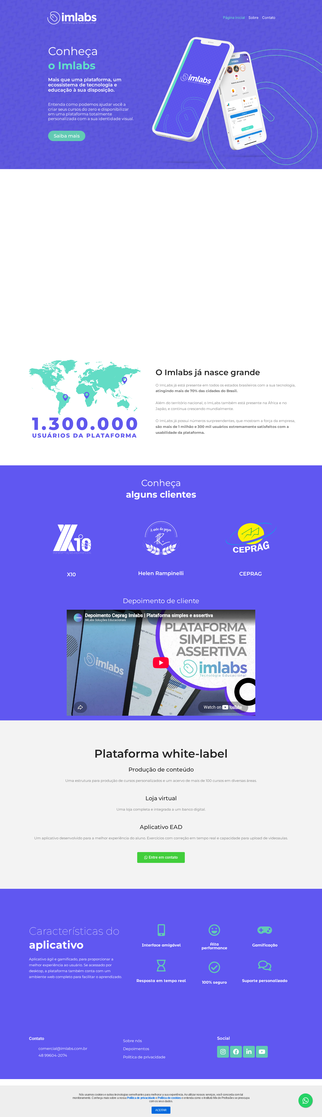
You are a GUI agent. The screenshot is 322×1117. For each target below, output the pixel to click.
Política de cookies (169, 1098)
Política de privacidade (141, 1098)
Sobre (253, 17)
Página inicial (234, 17)
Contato (268, 17)
